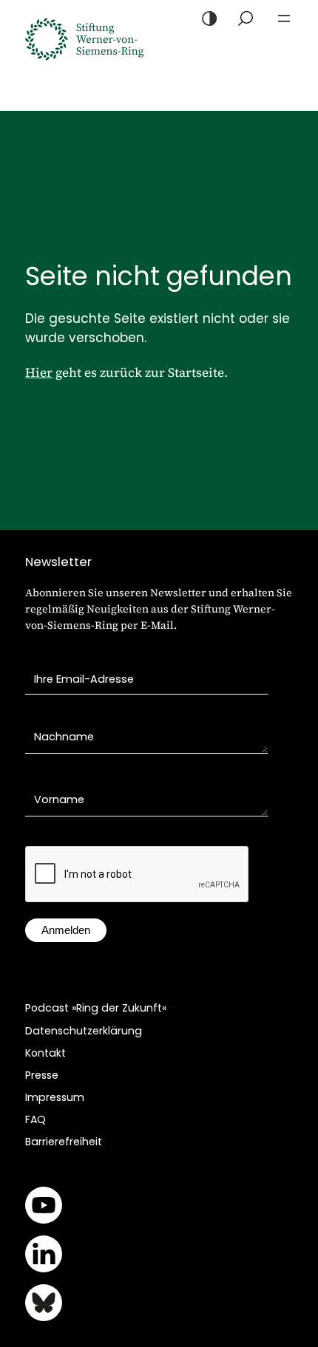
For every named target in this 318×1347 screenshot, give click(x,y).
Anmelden (65, 930)
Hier (39, 372)
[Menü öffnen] (284, 18)
